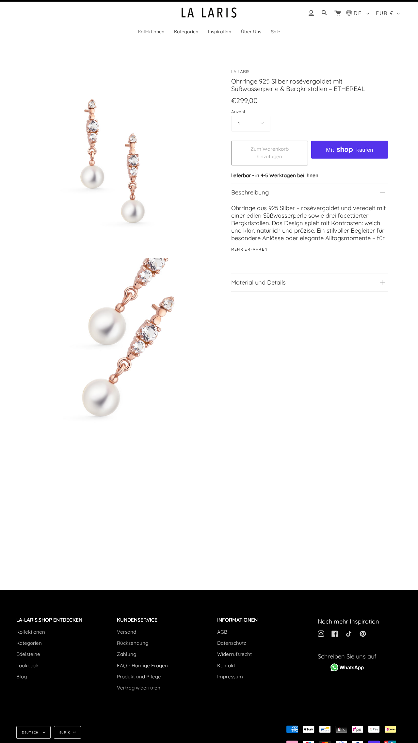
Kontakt (226, 665)
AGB (222, 632)
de (359, 13)
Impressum (230, 676)
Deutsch (31, 732)
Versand (126, 632)
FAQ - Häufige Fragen (142, 665)
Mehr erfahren (249, 249)
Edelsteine (28, 654)
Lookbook (27, 665)
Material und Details (258, 282)
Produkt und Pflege (139, 676)
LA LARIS (240, 71)
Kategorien (29, 643)
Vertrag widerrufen (138, 688)
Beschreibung (250, 192)
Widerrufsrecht (234, 654)
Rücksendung (132, 643)
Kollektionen (30, 632)
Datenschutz (231, 643)
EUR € (385, 13)
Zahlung (126, 654)
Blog (21, 676)
